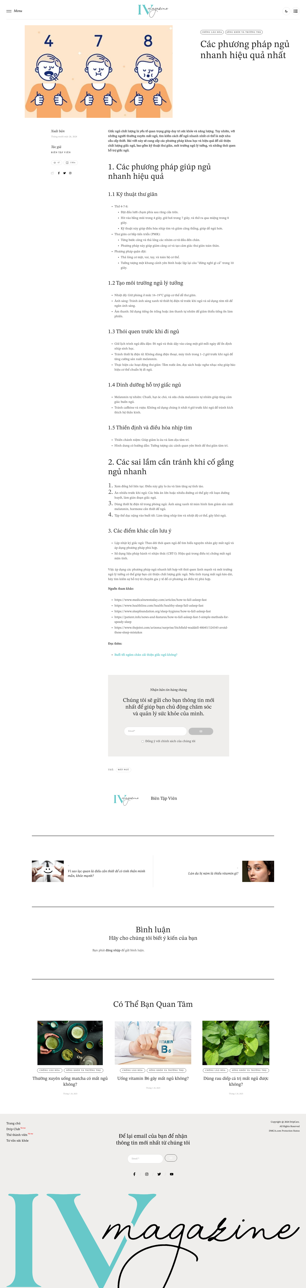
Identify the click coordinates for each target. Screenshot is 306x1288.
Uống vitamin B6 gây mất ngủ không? (153, 1078)
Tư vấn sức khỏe (17, 1140)
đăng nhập (113, 950)
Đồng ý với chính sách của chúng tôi (170, 741)
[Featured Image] (70, 1043)
